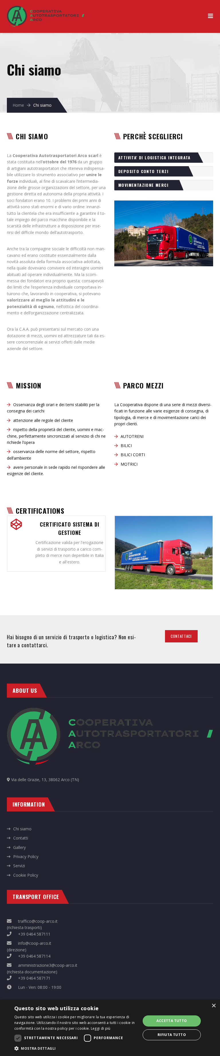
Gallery (19, 847)
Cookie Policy (25, 875)
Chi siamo (22, 828)
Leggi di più (101, 1028)
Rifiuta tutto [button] (172, 1034)
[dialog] (110, 1028)
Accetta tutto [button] (171, 1020)
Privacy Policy (25, 856)
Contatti (20, 838)
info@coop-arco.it (34, 943)
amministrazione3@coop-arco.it (47, 965)
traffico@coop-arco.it (38, 921)
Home (18, 105)
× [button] (213, 1006)
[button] (75, 1048)
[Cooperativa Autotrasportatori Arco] (45, 8)
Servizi (19, 865)
